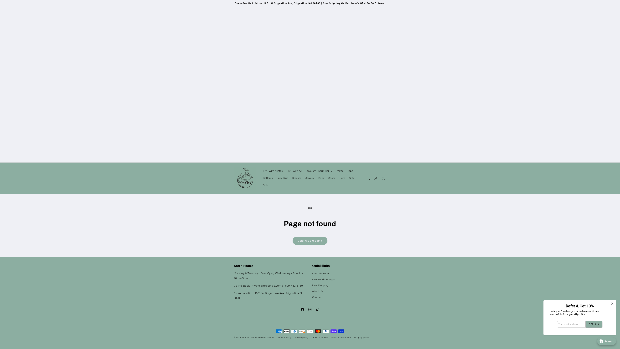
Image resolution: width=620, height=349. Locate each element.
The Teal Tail (248, 337)
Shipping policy (361, 337)
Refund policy (284, 337)
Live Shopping (320, 285)
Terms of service (319, 337)
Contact (316, 297)
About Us (317, 291)
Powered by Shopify (264, 337)
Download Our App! (323, 279)
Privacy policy (301, 337)
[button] (319, 171)
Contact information (341, 337)
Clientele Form (320, 273)
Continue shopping (310, 240)
